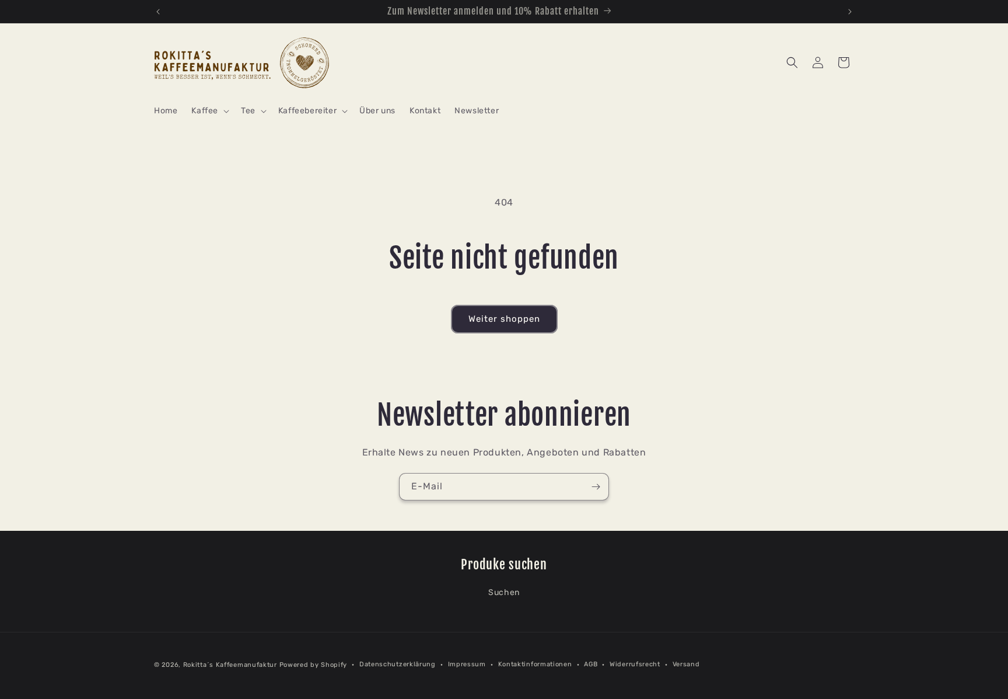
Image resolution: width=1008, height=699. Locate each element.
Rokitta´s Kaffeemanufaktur (230, 665)
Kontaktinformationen (535, 664)
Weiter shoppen (504, 319)
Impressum (467, 664)
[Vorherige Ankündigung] (158, 12)
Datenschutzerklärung (397, 664)
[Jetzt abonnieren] (595, 486)
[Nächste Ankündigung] (850, 12)
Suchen (504, 592)
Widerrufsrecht (635, 664)
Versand (686, 664)
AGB (590, 664)
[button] (209, 111)
